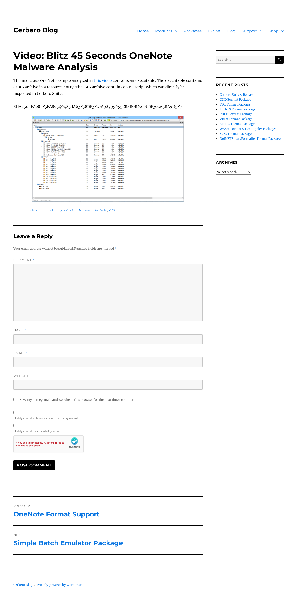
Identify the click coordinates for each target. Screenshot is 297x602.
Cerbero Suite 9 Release (237, 95)
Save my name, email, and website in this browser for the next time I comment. (78, 400)
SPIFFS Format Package (237, 124)
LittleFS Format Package (237, 109)
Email (20, 353)
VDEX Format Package (236, 119)
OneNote (100, 210)
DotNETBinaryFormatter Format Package (250, 139)
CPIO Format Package (235, 100)
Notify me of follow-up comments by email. (46, 418)
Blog (231, 31)
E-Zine (214, 31)
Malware (85, 210)
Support (249, 31)
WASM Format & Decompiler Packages (248, 129)
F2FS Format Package (236, 134)
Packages (193, 31)
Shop (273, 31)
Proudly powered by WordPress (60, 585)
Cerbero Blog (35, 30)
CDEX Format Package (236, 114)
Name (20, 330)
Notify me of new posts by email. (37, 431)
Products (163, 31)
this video (103, 80)
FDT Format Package (235, 104)
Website (21, 376)
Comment (24, 260)
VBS (112, 210)
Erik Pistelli (34, 210)
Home (143, 31)
